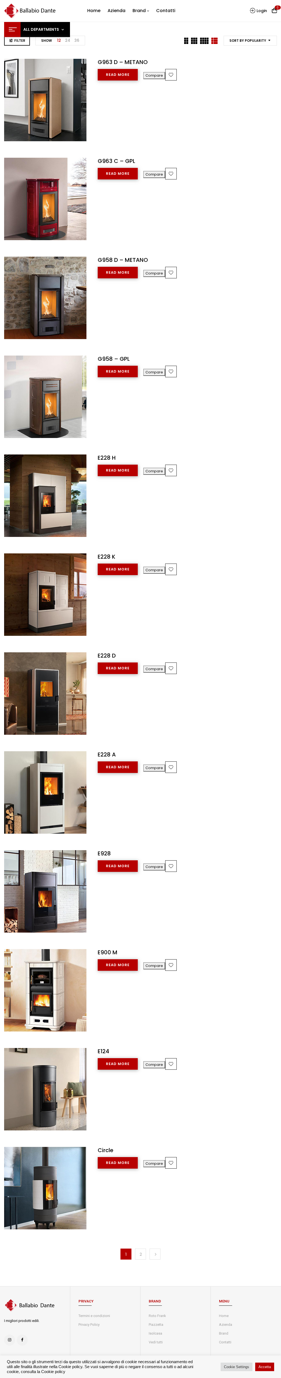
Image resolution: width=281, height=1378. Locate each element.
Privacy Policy (89, 1324)
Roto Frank (157, 1316)
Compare (154, 75)
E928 (104, 853)
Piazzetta (156, 1324)
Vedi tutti (156, 1342)
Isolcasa (155, 1333)
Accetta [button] (264, 1367)
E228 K (106, 557)
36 (76, 40)
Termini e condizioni (94, 1316)
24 (67, 40)
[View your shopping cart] (274, 10)
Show (46, 40)
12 (59, 40)
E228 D (107, 655)
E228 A (107, 754)
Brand (223, 1333)
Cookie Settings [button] (236, 1367)
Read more (118, 74)
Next (155, 1254)
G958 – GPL (114, 359)
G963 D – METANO (123, 62)
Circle (105, 1150)
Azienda (225, 1324)
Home (224, 1316)
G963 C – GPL (116, 161)
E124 (103, 1051)
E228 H (107, 458)
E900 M (107, 952)
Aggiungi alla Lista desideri (171, 75)
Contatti (225, 1342)
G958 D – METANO (123, 260)
